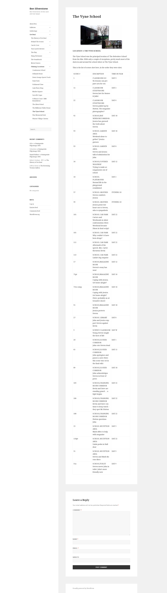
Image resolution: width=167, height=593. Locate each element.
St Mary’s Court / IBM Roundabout (39, 100)
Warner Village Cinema (40, 119)
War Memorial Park (39, 115)
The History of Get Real (38, 38)
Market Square (37, 92)
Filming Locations (37, 67)
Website (76, 557)
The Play (34, 52)
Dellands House (37, 74)
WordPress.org (35, 214)
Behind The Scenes (37, 42)
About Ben (33, 24)
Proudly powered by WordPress (83, 588)
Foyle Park (35, 81)
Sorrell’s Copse (37, 95)
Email (76, 548)
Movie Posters (35, 63)
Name (75, 539)
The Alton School (38, 104)
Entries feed (34, 207)
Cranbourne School (38, 70)
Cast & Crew (35, 45)
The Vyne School (38, 111)
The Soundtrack (36, 59)
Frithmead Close (37, 84)
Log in (32, 204)
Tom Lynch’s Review (37, 49)
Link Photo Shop (37, 88)
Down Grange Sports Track (41, 77)
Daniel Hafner (34, 155)
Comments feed (35, 211)
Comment (77, 510)
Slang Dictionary (36, 56)
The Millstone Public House (41, 108)
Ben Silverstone (39, 8)
